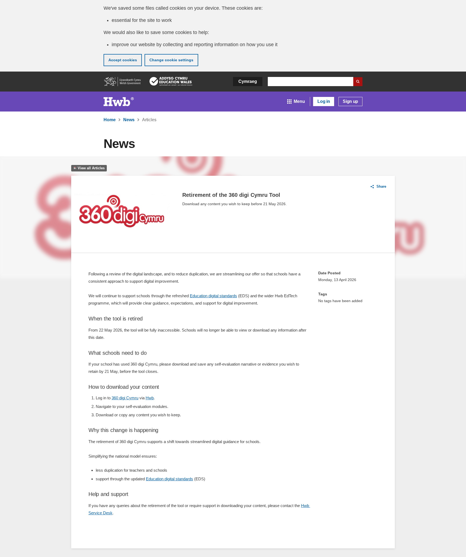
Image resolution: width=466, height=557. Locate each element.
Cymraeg (247, 81)
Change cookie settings (171, 60)
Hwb (150, 398)
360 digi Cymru (125, 398)
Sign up (350, 101)
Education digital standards (213, 295)
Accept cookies (122, 60)
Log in (323, 101)
